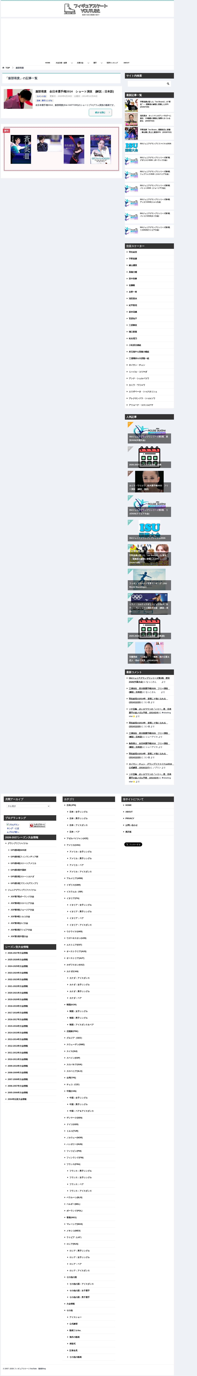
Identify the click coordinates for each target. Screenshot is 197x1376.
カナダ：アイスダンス (80, 978)
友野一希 (133, 292)
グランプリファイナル (18, 843)
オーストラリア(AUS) (76, 951)
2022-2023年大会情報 (18, 979)
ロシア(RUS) (72, 1244)
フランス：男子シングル (81, 1171)
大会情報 (71, 1304)
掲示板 (128, 832)
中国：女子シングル (79, 1098)
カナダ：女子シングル (80, 984)
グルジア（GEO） (75, 1038)
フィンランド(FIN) (75, 1157)
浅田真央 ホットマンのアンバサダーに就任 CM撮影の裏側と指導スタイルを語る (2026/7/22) (155, 118)
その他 (70, 1310)
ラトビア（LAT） (75, 1237)
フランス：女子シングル (81, 1177)
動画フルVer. (75, 1330)
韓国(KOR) (72, 1004)
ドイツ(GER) (72, 1124)
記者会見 (74, 1350)
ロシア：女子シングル (80, 1257)
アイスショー (76, 1317)
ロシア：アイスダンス (80, 1270)
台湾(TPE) (71, 1078)
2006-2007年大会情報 (18, 1086)
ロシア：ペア (76, 1264)
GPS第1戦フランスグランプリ (24, 883)
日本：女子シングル (79, 812)
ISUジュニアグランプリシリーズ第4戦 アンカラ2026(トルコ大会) (156, 200)
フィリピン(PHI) (74, 1151)
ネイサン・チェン (137, 365)
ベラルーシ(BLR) (74, 1197)
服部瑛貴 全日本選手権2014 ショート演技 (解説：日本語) (74, 91)
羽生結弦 (133, 252)
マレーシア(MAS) (75, 1224)
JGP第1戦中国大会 (19, 936)
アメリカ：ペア (77, 865)
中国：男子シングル (79, 1104)
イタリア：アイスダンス (81, 925)
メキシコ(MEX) (73, 1231)
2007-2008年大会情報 (18, 1079)
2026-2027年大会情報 (18, 953)
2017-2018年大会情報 (18, 1012)
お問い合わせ (131, 825)
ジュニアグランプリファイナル (22, 890)
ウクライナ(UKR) (74, 931)
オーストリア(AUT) (75, 958)
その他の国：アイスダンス (82, 1284)
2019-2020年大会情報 (18, 999)
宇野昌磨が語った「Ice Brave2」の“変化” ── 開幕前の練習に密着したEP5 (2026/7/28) (155, 104)
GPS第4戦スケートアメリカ (23, 863)
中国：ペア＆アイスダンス (82, 1111)
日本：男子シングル (44, 101)
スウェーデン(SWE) (76, 1044)
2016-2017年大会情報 (18, 1019)
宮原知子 (133, 318)
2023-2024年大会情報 (18, 973)
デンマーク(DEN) (74, 1118)
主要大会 (80, 63)
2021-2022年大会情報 (18, 986)
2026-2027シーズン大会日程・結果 (145, 465)
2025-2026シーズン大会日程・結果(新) (147, 636)
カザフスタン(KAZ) (75, 965)
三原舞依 (133, 325)
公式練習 (74, 1324)
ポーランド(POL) (74, 1211)
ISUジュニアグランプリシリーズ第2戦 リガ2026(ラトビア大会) (156, 228)
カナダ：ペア (76, 998)
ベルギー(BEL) (73, 1204)
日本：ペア (75, 832)
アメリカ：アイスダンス (81, 871)
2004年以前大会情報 (17, 1099)
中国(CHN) (71, 1091)
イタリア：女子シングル (81, 905)
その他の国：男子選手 (80, 1297)
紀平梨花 (133, 305)
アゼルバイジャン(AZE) (77, 838)
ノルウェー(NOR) (75, 1137)
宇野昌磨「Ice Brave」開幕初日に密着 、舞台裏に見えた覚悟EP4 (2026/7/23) (155, 131)
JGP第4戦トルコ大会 (20, 916)
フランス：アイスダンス (81, 1191)
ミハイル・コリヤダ (138, 372)
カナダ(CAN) (72, 971)
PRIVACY (129, 818)
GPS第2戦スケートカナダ (22, 876)
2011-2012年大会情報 (18, 1052)
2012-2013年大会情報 (18, 1046)
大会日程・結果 (61, 63)
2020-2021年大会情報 (18, 993)
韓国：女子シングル (79, 1011)
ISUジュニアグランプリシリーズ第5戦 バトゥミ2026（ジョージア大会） (156, 186)
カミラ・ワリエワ (137, 385)
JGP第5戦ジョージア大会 (22, 910)
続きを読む (100, 112)
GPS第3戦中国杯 (18, 870)
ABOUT (126, 63)
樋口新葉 (133, 332)
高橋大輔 (133, 272)
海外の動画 (75, 1337)
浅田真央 (133, 298)
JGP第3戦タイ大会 (19, 923)
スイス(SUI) (72, 1051)
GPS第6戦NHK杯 (18, 850)
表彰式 (73, 1343)
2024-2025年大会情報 (18, 966)
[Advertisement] (87, 38)
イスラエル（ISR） (75, 891)
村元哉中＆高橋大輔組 (139, 352)
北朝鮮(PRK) (72, 1031)
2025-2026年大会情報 (18, 959)
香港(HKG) (72, 1217)
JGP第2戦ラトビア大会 (21, 930)
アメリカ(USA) (73, 845)
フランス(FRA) (73, 1164)
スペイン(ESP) (73, 1058)
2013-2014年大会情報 (18, 1039)
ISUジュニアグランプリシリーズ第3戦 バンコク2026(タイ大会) (156, 214)
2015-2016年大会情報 (18, 1026)
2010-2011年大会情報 (18, 1059)
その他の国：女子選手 (80, 1290)
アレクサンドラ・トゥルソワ (142, 398)
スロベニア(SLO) (74, 1071)
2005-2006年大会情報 (18, 1092)
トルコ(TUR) (72, 1131)
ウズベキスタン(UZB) (76, 938)
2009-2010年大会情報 (18, 1066)
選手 (95, 63)
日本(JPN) (71, 805)
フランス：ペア (77, 1184)
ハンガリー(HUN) (74, 1144)
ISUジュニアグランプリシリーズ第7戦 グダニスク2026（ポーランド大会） (156, 159)
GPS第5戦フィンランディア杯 (24, 857)
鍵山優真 (133, 265)
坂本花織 (133, 312)
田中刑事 (133, 278)
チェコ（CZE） (74, 1084)
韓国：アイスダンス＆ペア (82, 1024)
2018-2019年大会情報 (18, 1006)
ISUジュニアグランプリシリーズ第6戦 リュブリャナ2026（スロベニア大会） (156, 173)
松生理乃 (133, 338)
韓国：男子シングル (79, 1018)
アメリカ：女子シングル (81, 851)
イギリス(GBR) (74, 885)
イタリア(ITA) (73, 898)
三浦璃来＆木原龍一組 (139, 358)
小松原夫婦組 (135, 345)
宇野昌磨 (133, 258)
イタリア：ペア (77, 918)
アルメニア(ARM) (75, 878)
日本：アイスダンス (79, 825)
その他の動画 (76, 1357)
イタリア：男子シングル (81, 911)
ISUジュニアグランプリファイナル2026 (155, 144)
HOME (47, 63)
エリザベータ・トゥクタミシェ (143, 391)
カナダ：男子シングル (80, 991)
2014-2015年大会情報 (18, 1032)
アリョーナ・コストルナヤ (141, 405)
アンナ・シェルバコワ (139, 378)
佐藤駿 (132, 285)
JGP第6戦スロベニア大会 (22, 903)
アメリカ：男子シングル (81, 858)
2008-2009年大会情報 (18, 1072)
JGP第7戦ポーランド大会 (22, 896)
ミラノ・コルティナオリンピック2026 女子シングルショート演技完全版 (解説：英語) (148, 608)
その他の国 (72, 1277)
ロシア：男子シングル (80, 1251)
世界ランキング (112, 63)
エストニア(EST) (74, 945)
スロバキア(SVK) (74, 1064)
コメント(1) (41, 96)
